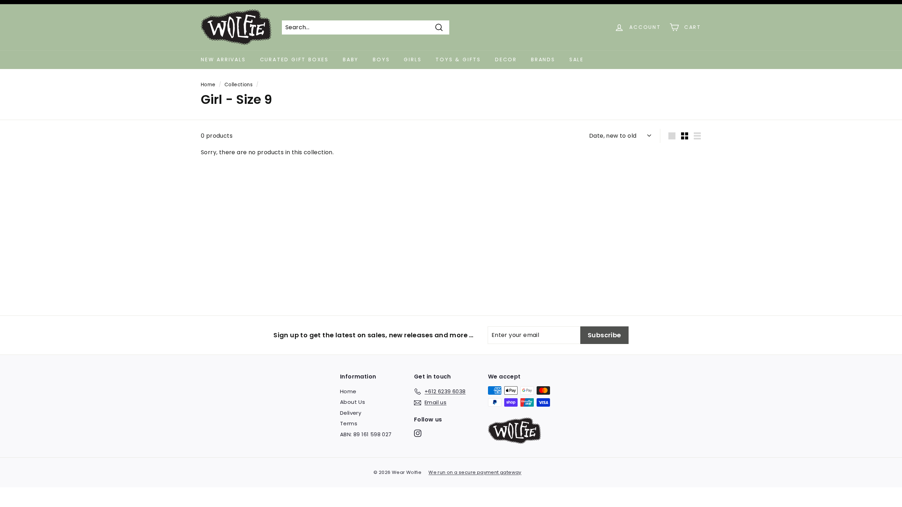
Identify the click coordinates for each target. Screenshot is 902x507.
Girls (412, 59)
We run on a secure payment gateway (474, 472)
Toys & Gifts (458, 59)
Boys (381, 59)
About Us (352, 402)
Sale (576, 59)
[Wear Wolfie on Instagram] (417, 433)
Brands (543, 59)
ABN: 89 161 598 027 (366, 434)
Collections (238, 84)
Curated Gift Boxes (294, 59)
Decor (506, 59)
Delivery (350, 413)
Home (208, 84)
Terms (348, 423)
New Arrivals (223, 59)
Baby (351, 59)
